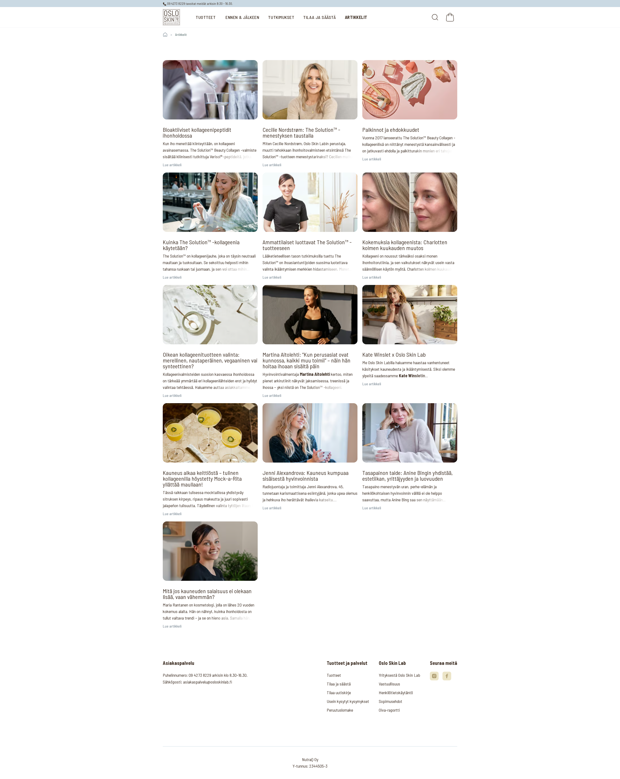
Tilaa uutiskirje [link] (339, 692)
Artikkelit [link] (181, 34)
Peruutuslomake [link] (340, 710)
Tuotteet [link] (334, 675)
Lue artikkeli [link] (172, 164)
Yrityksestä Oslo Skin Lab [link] (399, 675)
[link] (171, 17)
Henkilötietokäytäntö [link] (396, 692)
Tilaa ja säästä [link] (339, 683)
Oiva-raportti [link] (389, 710)
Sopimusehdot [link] (390, 701)
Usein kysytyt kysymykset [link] (348, 701)
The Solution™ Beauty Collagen (215, 150)
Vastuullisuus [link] (389, 683)
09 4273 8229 (175, 3)
